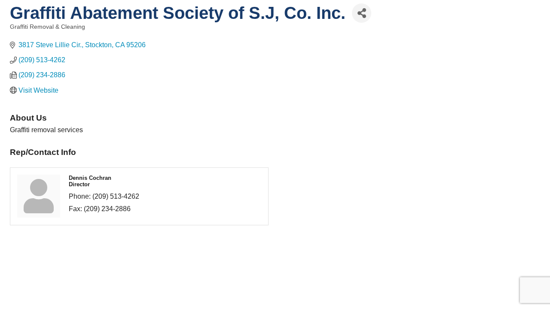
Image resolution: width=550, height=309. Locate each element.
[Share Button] (361, 13)
